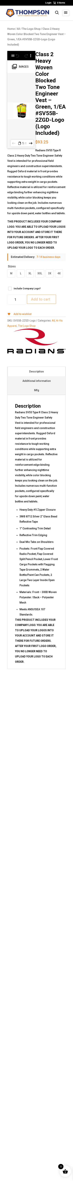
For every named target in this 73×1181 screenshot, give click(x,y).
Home (11, 28)
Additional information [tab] (36, 380)
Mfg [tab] (36, 390)
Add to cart (40, 299)
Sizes (12, 266)
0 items (61, 2)
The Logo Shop (31, 28)
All (18, 28)
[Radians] (36, 341)
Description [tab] (36, 371)
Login (48, 2)
